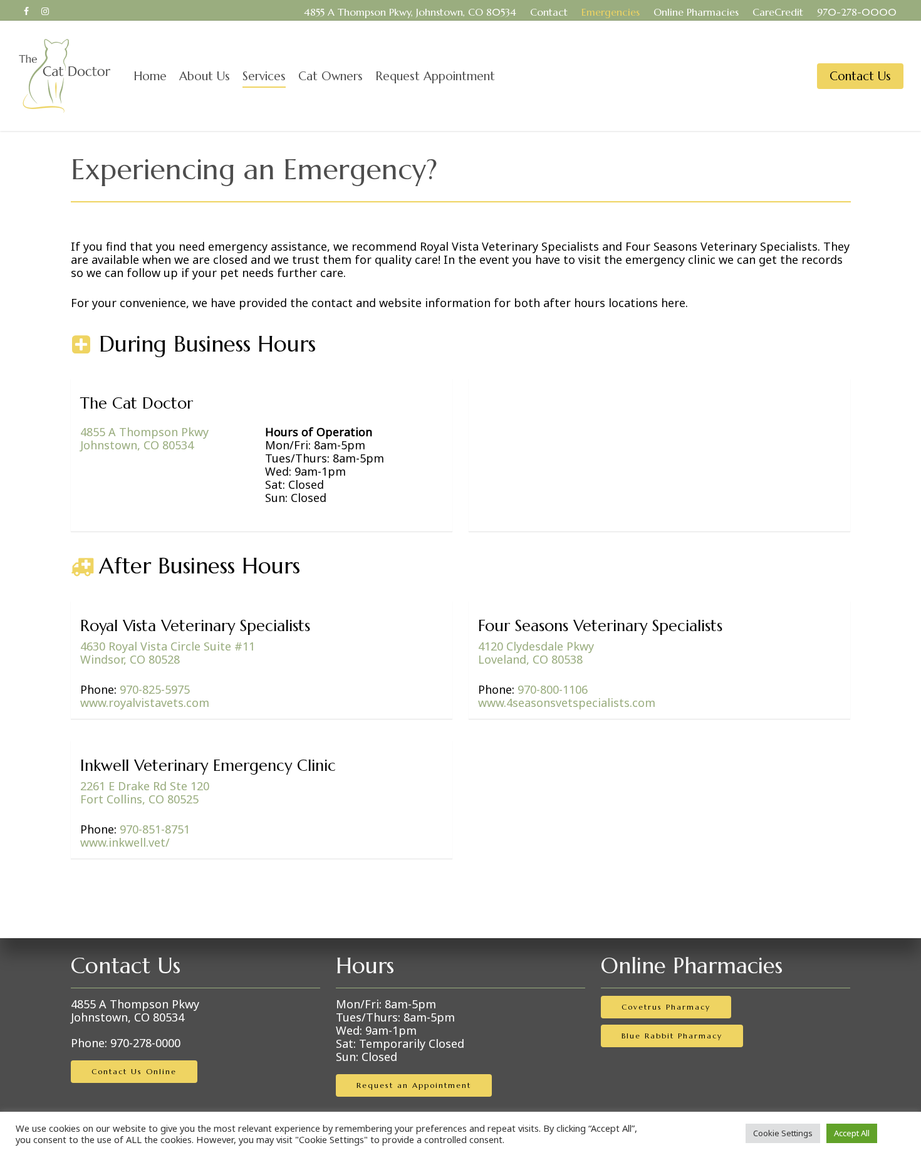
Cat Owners (330, 75)
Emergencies (610, 12)
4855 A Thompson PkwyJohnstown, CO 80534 (144, 438)
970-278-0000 (857, 12)
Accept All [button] (852, 1133)
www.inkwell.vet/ (125, 842)
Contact (549, 12)
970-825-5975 (155, 689)
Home (150, 75)
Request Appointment (435, 75)
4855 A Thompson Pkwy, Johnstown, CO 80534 (410, 12)
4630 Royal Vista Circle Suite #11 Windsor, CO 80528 (167, 653)
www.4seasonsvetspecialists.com (566, 702)
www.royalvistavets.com (144, 702)
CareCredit (777, 12)
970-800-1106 (553, 689)
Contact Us (860, 75)
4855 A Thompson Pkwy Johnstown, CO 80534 (135, 1010)
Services (264, 75)
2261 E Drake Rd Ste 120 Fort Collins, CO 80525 (144, 792)
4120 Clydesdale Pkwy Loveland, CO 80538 (536, 653)
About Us (204, 75)
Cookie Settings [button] (783, 1133)
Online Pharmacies (696, 12)
